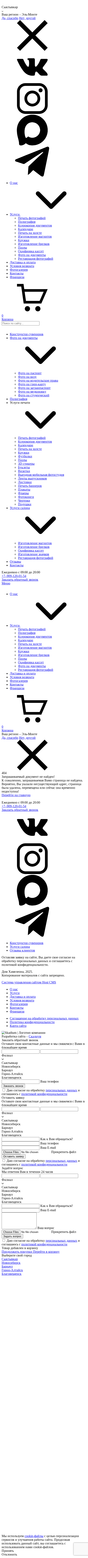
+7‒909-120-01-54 (14, 576)
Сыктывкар (10, 1259)
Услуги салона (20, 946)
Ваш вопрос (45, 1228)
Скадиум (35, 1036)
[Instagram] (32, 113)
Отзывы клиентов (22, 950)
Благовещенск (11, 1274)
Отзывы (15, 561)
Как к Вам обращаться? (56, 1139)
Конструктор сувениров (26, 334)
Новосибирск (11, 1262)
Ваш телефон (49, 1081)
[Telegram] (32, 176)
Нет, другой (27, 18)
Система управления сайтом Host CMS (29, 982)
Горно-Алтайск (12, 1270)
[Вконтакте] (32, 81)
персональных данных (61, 1090)
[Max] (32, 144)
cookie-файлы (34, 1536)
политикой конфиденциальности (44, 1094)
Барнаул (7, 1266)
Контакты (17, 565)
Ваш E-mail (48, 1147)
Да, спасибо (10, 18)
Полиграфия (18, 399)
